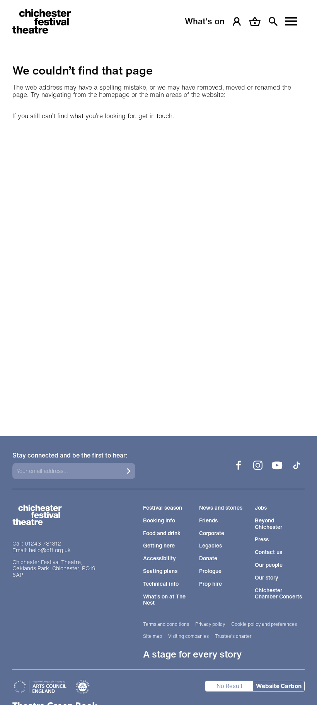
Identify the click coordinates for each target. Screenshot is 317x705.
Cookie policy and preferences (264, 624)
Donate (208, 558)
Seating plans (160, 571)
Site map (152, 636)
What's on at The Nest (164, 600)
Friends (208, 520)
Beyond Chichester (268, 523)
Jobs (261, 508)
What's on (205, 21)
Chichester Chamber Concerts (278, 593)
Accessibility (159, 558)
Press (262, 539)
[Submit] (128, 471)
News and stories (220, 508)
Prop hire (210, 584)
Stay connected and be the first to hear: (70, 455)
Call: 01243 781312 (36, 544)
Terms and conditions (166, 624)
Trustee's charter (233, 636)
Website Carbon (279, 686)
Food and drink (162, 533)
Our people (269, 565)
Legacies (210, 545)
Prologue (210, 571)
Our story (266, 578)
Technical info (161, 584)
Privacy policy (210, 624)
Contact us (268, 552)
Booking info (159, 520)
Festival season (162, 508)
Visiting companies (188, 636)
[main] (158, 211)
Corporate (211, 533)
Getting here (159, 545)
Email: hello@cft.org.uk (41, 550)
